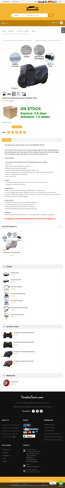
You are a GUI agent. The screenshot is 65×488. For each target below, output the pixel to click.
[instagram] (37, 411)
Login (4, 458)
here (55, 214)
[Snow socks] (6, 383)
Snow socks (14, 381)
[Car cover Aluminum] (6, 288)
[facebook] (33, 411)
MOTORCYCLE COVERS (23, 31)
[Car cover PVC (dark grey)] (6, 295)
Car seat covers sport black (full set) (23, 351)
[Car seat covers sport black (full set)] (7, 354)
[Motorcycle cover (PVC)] (6, 316)
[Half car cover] (6, 274)
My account (6, 449)
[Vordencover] (32, 7)
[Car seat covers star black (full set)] (7, 344)
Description (6, 140)
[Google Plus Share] (12, 132)
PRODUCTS (11, 31)
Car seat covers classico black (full (23, 332)
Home (3, 31)
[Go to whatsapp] (61, 483)
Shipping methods (49, 424)
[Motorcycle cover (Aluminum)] (6, 309)
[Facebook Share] (8, 132)
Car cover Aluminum (16, 286)
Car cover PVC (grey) (17, 300)
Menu (5, 23)
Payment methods (50, 427)
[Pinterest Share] (24, 132)
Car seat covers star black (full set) (23, 342)
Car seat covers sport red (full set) (23, 361)
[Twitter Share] (16, 132)
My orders (5, 452)
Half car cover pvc (16, 279)
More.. (14, 437)
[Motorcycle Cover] (32, 67)
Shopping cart (6, 455)
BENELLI (34, 31)
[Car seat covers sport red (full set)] (7, 363)
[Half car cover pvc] (6, 281)
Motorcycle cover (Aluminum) (12, 252)
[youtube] (41, 411)
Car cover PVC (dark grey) (18, 293)
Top (63, 31)
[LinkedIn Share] (20, 132)
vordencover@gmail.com (33, 466)
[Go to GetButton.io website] (61, 486)
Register (5, 461)
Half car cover (15, 272)
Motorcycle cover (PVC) (17, 314)
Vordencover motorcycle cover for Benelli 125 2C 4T (47, 40)
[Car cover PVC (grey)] (6, 302)
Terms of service (49, 430)
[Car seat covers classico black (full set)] (7, 335)
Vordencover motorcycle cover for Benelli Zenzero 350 (18, 40)
